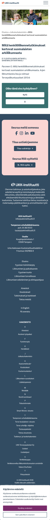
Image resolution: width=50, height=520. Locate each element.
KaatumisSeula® (25, 364)
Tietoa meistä (25, 299)
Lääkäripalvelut (25, 382)
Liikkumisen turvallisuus (25, 276)
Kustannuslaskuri (25, 371)
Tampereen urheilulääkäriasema (25, 418)
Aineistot (25, 288)
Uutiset (25, 448)
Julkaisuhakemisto (18, 32)
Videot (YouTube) (25, 467)
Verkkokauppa (25, 459)
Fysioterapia (25, 341)
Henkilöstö (25, 349)
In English (25, 308)
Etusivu (5, 32)
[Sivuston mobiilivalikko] (45, 3)
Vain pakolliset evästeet (25, 515)
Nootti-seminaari (25, 397)
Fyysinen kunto (25, 272)
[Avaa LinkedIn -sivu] (26, 133)
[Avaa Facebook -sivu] (16, 133)
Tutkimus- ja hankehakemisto (25, 436)
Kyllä (25, 94)
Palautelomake (25, 403)
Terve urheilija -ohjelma (25, 425)
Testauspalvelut (25, 429)
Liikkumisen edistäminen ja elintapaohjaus (25, 279)
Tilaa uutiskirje (24, 148)
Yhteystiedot (25, 474)
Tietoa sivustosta (25, 433)
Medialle (25, 390)
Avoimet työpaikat (25, 334)
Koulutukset (25, 292)
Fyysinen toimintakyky (25, 265)
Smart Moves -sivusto (25, 411)
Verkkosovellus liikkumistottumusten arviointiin (25, 463)
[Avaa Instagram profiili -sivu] (21, 133)
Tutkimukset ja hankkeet (25, 295)
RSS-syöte (25, 165)
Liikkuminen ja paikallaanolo (25, 268)
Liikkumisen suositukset (25, 378)
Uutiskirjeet (25, 452)
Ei (25, 101)
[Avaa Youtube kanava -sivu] (32, 133)
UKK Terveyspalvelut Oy (25, 445)
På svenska (25, 311)
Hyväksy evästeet (25, 508)
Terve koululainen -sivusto (25, 422)
